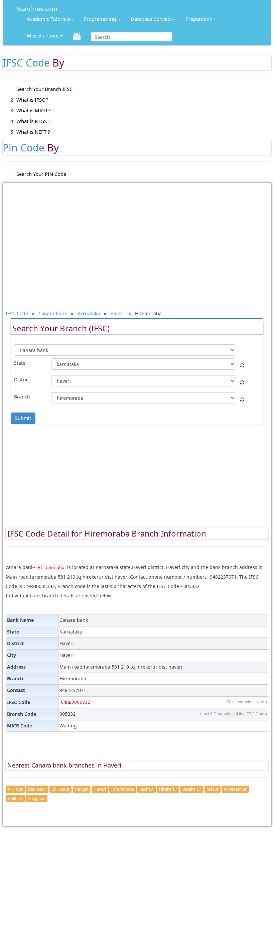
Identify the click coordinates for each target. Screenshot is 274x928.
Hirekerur (168, 789)
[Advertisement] (137, 239)
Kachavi (146, 789)
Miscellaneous (43, 35)
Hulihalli (15, 798)
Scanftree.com (37, 7)
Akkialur (15, 789)
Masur (213, 789)
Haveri (100, 789)
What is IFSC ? (32, 99)
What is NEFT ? (33, 131)
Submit (23, 418)
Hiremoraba (122, 789)
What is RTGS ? (33, 121)
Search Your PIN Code (41, 173)
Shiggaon (36, 798)
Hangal (81, 789)
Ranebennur (235, 789)
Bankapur (37, 789)
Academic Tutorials (48, 18)
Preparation (199, 18)
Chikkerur (60, 789)
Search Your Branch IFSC (44, 89)
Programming (100, 18)
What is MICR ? (33, 110)
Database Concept (151, 18)
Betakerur (191, 789)
